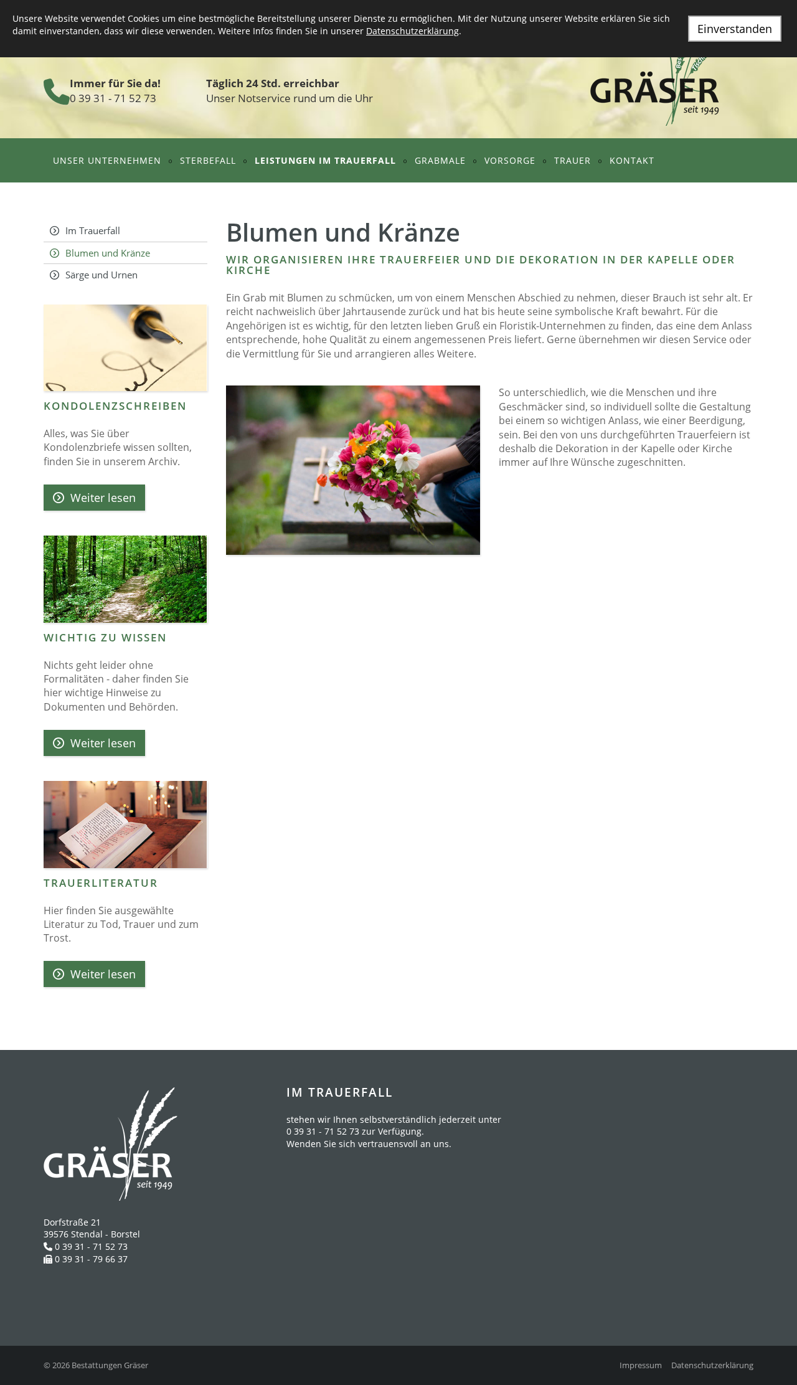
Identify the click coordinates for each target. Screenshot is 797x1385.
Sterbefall (208, 160)
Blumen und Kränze (107, 253)
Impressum (641, 1365)
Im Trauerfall (92, 230)
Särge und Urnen (101, 274)
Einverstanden (734, 28)
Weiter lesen (103, 497)
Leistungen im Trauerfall (325, 160)
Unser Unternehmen (107, 160)
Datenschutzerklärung (712, 1365)
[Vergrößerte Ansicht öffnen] (353, 469)
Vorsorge (509, 160)
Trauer (572, 160)
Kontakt (632, 160)
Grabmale (440, 160)
